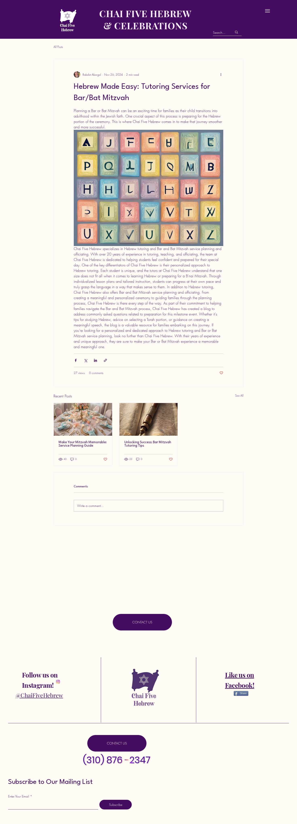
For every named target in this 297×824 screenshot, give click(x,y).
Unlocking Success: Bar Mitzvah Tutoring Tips (147, 444)
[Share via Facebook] (76, 360)
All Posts (58, 47)
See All (239, 395)
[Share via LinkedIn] (95, 360)
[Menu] (267, 11)
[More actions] (220, 74)
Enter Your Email (18, 796)
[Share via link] (105, 360)
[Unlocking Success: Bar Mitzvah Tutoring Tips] (148, 419)
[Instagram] (58, 681)
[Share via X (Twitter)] (85, 360)
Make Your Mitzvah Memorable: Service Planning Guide (83, 444)
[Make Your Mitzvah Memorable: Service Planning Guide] (83, 419)
